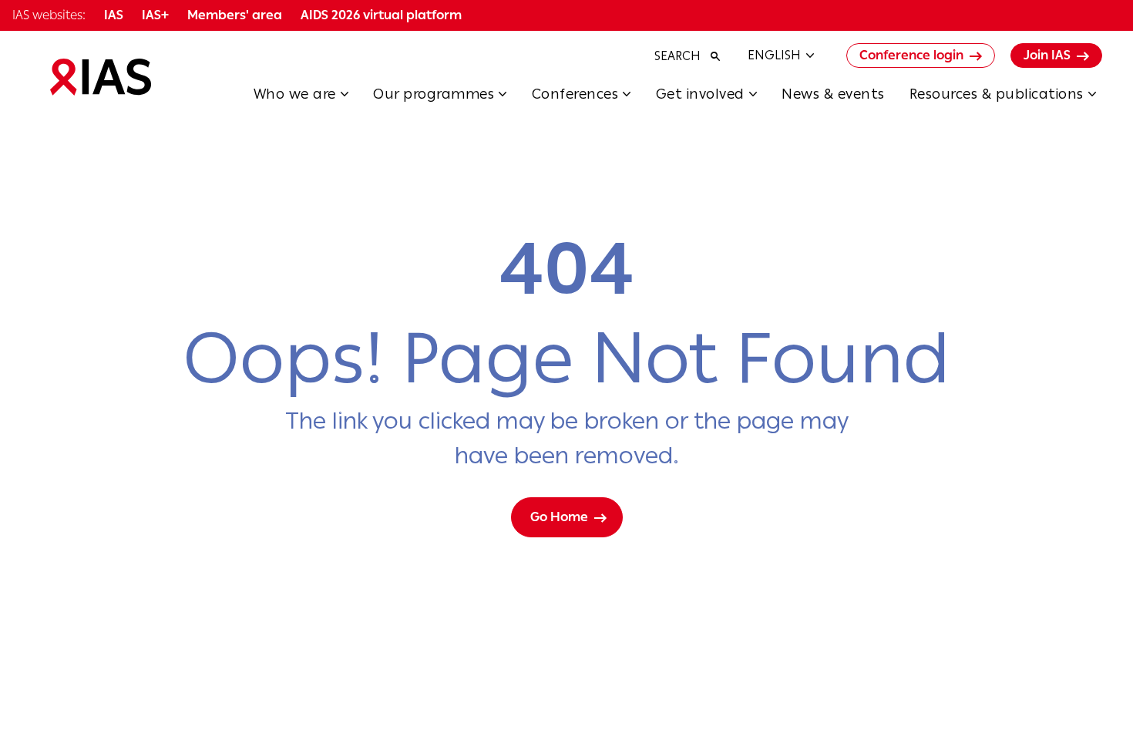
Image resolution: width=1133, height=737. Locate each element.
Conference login (911, 55)
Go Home (559, 517)
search (677, 56)
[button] (314, 99)
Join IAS (1047, 55)
